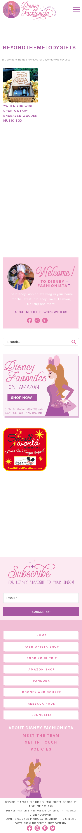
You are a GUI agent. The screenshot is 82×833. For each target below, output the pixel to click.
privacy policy (52, 819)
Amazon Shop (41, 669)
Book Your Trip (41, 658)
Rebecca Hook (42, 703)
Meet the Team (41, 735)
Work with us (55, 312)
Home (42, 635)
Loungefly (41, 715)
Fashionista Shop (41, 646)
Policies (41, 749)
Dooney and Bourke (41, 692)
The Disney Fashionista (29, 11)
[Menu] (75, 9)
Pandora (41, 681)
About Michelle (28, 312)
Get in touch (41, 742)
